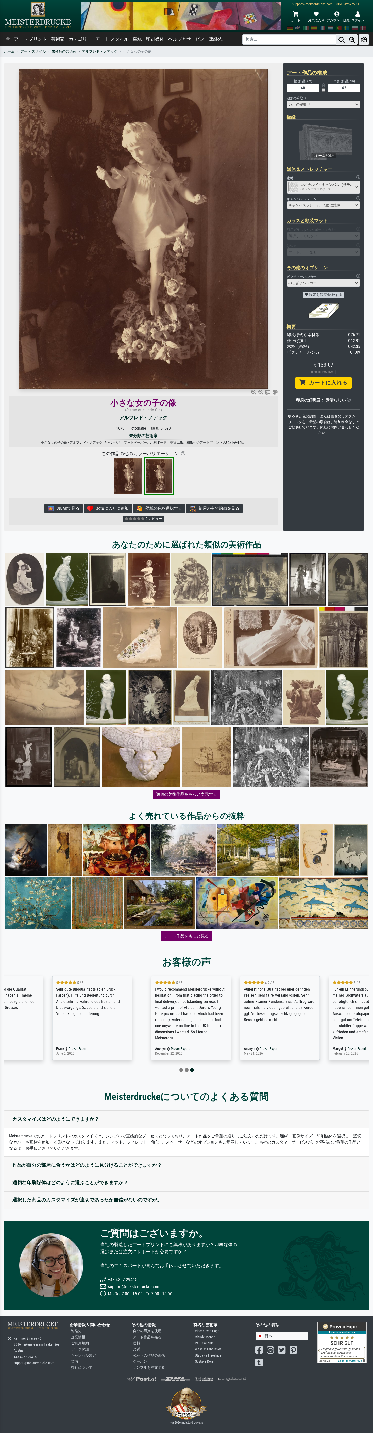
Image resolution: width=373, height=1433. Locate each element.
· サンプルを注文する (148, 1367)
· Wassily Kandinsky (207, 1349)
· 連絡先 (76, 1331)
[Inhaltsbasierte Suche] (352, 39)
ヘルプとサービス (186, 39)
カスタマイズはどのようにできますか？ (55, 1119)
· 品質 (135, 1349)
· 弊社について (81, 1367)
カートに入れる (326, 383)
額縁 (137, 39)
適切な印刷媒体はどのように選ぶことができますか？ (70, 1182)
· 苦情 (74, 1361)
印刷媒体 (155, 39)
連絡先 (216, 38)
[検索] (341, 39)
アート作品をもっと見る (186, 935)
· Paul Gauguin (203, 1343)
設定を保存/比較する (325, 295)
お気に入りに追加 (111, 508)
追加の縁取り (297, 98)
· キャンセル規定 (83, 1355)
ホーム (9, 51)
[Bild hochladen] (364, 39)
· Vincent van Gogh (206, 1331)
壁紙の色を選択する (162, 508)
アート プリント (30, 39)
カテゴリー (80, 39)
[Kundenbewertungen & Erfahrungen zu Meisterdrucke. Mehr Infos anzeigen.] (342, 1342)
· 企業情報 (77, 1337)
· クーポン (139, 1361)
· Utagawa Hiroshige (207, 1355)
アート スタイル (112, 39)
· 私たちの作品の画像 (148, 1355)
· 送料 (135, 1343)
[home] (8, 39)
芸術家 (58, 39)
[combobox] (323, 104)
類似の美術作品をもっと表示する (186, 794)
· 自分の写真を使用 (146, 1331)
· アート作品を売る (146, 1337)
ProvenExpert (42, 1048)
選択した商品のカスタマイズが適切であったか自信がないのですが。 (87, 1200)
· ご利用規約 (79, 1343)
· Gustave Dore (203, 1361)
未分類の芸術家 (64, 51)
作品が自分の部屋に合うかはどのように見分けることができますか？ (87, 1165)
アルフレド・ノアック (99, 51)
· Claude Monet (204, 1337)
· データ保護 (79, 1349)
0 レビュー (153, 519)
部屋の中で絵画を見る (217, 508)
